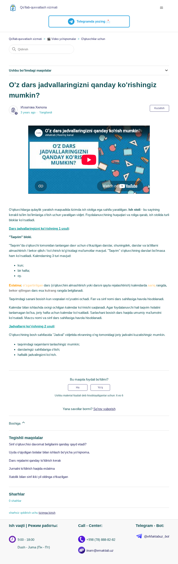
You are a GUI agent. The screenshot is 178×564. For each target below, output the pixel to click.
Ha (77, 387)
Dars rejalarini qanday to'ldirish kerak (35, 460)
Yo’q (100, 387)
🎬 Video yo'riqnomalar (61, 39)
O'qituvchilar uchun (93, 39)
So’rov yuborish (104, 409)
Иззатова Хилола (34, 107)
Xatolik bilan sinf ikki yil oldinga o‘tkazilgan (38, 477)
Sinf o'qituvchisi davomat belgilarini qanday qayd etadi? (47, 444)
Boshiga (15, 423)
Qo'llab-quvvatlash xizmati (25, 39)
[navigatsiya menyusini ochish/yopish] (161, 7)
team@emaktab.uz (100, 550)
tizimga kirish (47, 512)
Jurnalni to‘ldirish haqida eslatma (32, 468)
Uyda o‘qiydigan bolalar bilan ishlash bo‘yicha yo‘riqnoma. (49, 452)
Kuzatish (159, 108)
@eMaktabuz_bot (156, 536)
